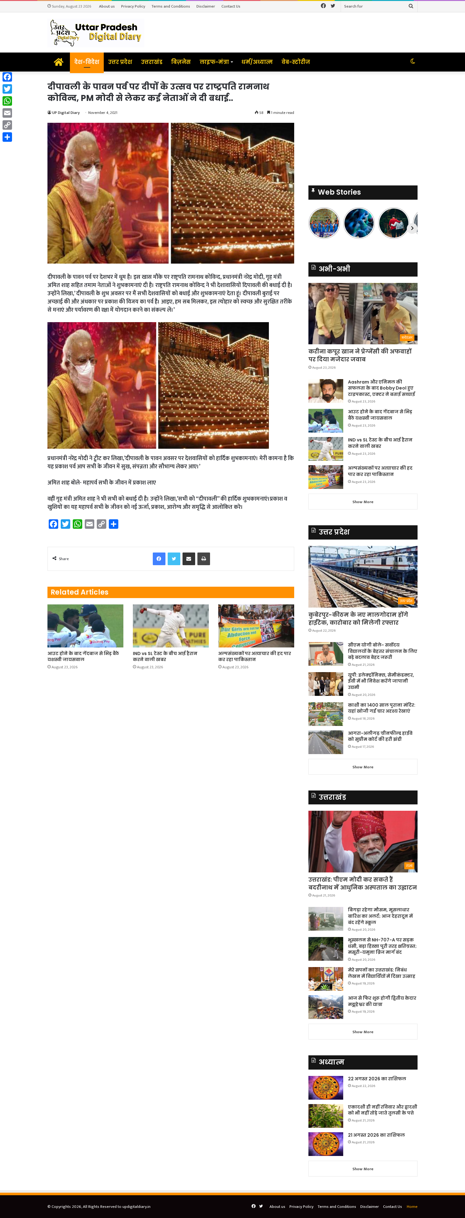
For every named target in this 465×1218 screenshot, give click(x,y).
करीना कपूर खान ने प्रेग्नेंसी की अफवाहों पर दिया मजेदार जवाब (360, 355)
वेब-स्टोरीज (296, 62)
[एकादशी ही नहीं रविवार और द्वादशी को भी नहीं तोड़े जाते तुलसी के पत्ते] (325, 1116)
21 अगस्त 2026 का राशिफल (376, 1135)
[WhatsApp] (7, 101)
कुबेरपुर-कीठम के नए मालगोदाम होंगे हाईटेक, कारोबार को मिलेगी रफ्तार (358, 619)
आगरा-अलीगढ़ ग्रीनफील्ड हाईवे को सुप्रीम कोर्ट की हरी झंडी (380, 736)
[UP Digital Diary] (95, 32)
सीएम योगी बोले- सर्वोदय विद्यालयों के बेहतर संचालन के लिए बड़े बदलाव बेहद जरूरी (382, 651)
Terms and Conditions (171, 6)
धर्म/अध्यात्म (257, 62)
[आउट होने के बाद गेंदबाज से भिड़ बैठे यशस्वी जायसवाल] (85, 625)
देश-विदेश (86, 62)
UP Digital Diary (66, 112)
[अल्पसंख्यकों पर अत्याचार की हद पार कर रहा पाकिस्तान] (256, 625)
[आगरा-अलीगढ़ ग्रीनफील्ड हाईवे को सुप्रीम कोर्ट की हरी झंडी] (325, 742)
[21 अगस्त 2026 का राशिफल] (325, 1144)
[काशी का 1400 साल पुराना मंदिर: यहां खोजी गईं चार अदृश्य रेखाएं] (325, 714)
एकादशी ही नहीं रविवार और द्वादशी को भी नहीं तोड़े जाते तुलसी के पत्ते (382, 1110)
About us (107, 6)
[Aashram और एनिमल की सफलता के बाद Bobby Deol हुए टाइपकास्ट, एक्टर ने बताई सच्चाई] (325, 391)
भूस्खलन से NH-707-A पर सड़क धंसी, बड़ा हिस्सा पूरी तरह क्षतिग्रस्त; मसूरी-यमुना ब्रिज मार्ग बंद (382, 946)
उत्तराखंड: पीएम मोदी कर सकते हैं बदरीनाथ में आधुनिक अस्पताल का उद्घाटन (362, 883)
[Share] (7, 137)
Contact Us (230, 6)
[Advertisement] (363, 125)
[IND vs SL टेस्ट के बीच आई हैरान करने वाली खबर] (171, 625)
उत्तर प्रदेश (120, 62)
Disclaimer (205, 6)
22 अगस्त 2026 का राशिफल (377, 1079)
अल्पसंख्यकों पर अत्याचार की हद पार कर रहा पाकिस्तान (254, 656)
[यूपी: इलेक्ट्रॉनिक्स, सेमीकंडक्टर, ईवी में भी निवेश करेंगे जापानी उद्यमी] (325, 684)
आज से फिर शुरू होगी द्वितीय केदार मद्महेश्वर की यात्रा (382, 1001)
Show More (363, 501)
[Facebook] (7, 77)
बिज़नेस (181, 62)
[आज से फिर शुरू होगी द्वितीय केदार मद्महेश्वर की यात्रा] (325, 1007)
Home (412, 1206)
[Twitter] (7, 89)
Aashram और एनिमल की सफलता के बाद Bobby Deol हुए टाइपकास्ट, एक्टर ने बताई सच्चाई (381, 388)
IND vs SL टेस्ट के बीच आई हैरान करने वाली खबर (165, 656)
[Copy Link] (7, 125)
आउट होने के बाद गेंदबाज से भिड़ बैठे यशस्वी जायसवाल (83, 656)
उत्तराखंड (151, 62)
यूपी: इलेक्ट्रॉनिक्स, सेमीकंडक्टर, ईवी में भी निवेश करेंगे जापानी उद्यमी (381, 681)
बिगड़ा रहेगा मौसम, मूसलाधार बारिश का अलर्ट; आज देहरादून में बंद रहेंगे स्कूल (380, 916)
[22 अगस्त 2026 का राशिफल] (325, 1088)
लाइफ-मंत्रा (214, 62)
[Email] (7, 113)
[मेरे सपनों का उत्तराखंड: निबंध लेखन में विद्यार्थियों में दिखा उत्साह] (325, 979)
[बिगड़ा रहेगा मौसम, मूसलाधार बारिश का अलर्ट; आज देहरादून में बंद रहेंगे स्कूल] (325, 919)
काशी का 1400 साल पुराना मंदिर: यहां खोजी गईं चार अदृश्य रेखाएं (381, 708)
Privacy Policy (133, 6)
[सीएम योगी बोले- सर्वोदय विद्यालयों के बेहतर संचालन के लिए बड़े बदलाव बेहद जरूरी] (325, 654)
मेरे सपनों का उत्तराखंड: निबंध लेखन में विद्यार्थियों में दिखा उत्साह (381, 973)
